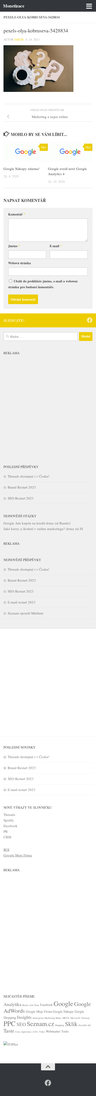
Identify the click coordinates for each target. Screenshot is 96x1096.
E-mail (56, 245)
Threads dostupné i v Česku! (28, 476)
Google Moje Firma (17, 855)
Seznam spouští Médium (25, 613)
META (65, 1018)
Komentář (16, 214)
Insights (24, 1017)
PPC (9, 1023)
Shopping (59, 1025)
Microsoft (75, 1018)
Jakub (19, 39)
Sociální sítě (85, 1025)
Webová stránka (19, 262)
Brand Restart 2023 (22, 487)
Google (63, 1003)
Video (42, 1031)
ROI (6, 849)
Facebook (10, 825)
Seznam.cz (40, 1023)
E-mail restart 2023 (21, 602)
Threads (9, 814)
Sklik (71, 1024)
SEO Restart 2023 (21, 498)
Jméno (14, 245)
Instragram (38, 1018)
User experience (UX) (26, 1031)
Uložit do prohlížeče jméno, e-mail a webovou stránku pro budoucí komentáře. (43, 284)
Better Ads (27, 1005)
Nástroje (85, 1018)
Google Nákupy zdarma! (21, 168)
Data (36, 1005)
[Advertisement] (48, 405)
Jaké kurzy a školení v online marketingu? (34, 528)
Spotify (8, 820)
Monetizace (13, 6)
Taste (8, 1030)
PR (5, 831)
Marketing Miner (53, 1018)
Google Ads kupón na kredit (24, 523)
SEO (21, 1024)
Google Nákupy (63, 1011)
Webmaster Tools (57, 1031)
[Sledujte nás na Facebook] (90, 320)
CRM (7, 837)
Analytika (12, 1004)
